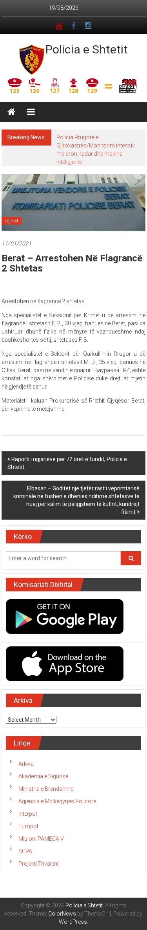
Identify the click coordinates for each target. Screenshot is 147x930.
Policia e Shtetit (86, 49)
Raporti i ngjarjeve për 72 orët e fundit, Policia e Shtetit (67, 463)
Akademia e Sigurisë (43, 776)
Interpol (27, 814)
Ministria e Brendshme (45, 789)
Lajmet (11, 221)
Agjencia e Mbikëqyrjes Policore (57, 801)
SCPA (25, 851)
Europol (28, 826)
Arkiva (26, 764)
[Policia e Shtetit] (11, 112)
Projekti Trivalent (38, 864)
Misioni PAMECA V (41, 839)
